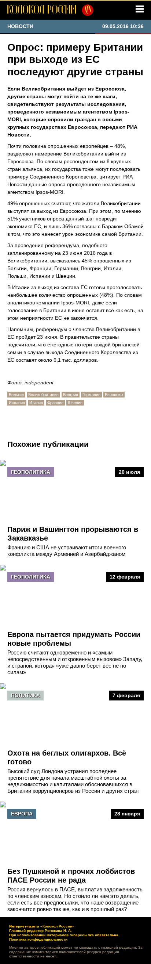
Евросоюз (114, 394)
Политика (25, 695)
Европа (22, 814)
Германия (91, 394)
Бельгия (16, 394)
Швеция (75, 402)
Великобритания (43, 394)
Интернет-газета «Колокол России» (41, 926)
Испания (17, 402)
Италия (36, 402)
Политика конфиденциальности (38, 939)
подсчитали (21, 344)
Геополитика (30, 472)
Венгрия (70, 394)
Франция (55, 402)
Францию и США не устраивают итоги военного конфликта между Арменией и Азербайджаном (66, 550)
